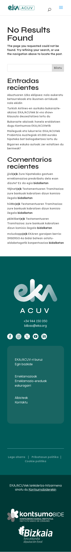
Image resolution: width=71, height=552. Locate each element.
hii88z (11, 204)
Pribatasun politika (45, 457)
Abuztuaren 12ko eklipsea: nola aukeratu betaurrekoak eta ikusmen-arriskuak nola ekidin (35, 99)
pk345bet (13, 218)
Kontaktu (21, 402)
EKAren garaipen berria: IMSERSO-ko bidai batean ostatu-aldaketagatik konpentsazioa (34, 238)
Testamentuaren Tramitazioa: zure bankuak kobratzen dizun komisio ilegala (35, 193)
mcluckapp (14, 234)
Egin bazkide (24, 364)
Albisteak (21, 398)
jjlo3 (9, 174)
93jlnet (11, 189)
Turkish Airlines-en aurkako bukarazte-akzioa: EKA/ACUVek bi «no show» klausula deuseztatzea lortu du (34, 112)
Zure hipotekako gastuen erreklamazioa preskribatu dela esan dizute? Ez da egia (32, 178)
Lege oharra (16, 457)
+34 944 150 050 (35, 321)
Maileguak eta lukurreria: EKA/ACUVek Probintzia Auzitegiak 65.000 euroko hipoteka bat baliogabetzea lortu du (33, 135)
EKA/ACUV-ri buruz (29, 359)
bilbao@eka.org (35, 325)
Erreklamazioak (26, 376)
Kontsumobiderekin (42, 489)
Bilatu (58, 68)
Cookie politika (35, 461)
